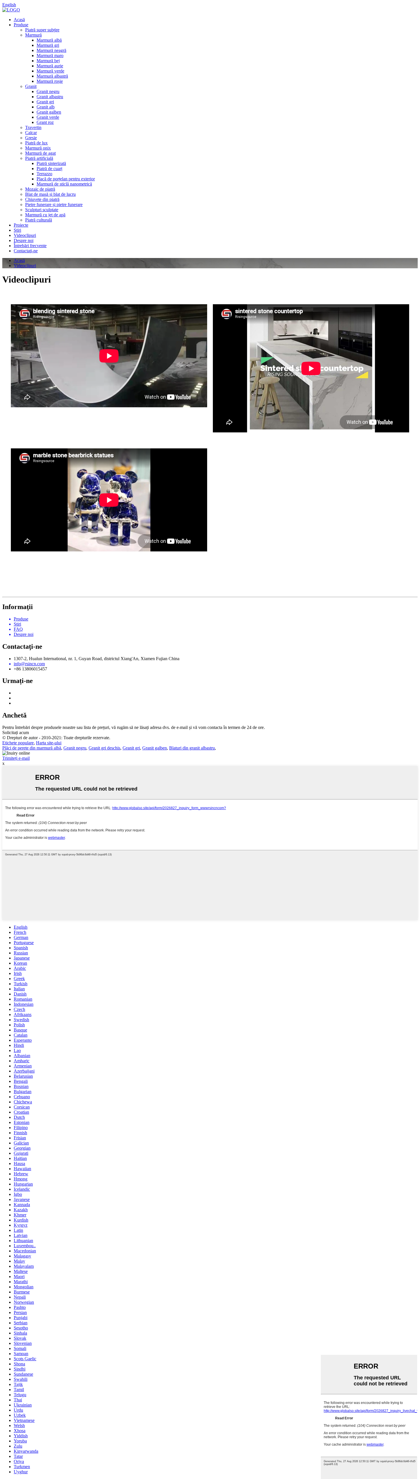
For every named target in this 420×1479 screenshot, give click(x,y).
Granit (31, 86)
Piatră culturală (38, 219)
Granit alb (46, 106)
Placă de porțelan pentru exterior (66, 178)
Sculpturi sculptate (41, 209)
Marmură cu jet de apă (45, 214)
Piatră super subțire (42, 29)
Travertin (33, 127)
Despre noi (23, 240)
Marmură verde (50, 70)
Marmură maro (50, 55)
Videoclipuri (25, 235)
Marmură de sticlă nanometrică (64, 184)
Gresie (31, 137)
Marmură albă (49, 40)
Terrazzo (44, 173)
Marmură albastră (52, 76)
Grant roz (45, 122)
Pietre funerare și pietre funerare (54, 204)
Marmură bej (48, 60)
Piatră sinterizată (51, 163)
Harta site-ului (48, 742)
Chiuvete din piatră (42, 199)
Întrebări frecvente (30, 245)
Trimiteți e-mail (16, 758)
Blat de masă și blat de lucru (50, 194)
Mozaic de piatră (40, 189)
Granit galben (49, 112)
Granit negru (48, 91)
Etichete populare (18, 742)
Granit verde (48, 117)
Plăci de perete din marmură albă (31, 747)
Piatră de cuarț (49, 168)
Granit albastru (50, 96)
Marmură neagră (51, 50)
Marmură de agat (40, 153)
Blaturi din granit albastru (192, 747)
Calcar (31, 132)
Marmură (33, 35)
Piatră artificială (39, 158)
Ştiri (17, 230)
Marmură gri (48, 45)
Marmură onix (38, 148)
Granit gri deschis (104, 747)
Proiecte (21, 225)
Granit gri (45, 101)
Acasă (19, 19)
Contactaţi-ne (26, 250)
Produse (21, 24)
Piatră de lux (36, 142)
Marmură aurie (50, 65)
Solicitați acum (15, 732)
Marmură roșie (50, 81)
